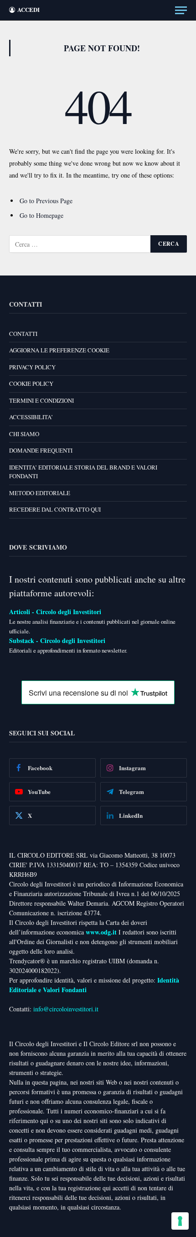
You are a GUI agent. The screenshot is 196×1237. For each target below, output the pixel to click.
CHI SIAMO (24, 434)
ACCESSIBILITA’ (31, 417)
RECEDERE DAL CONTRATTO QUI (55, 509)
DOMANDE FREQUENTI (40, 450)
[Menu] (181, 10)
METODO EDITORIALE (39, 493)
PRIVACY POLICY (32, 367)
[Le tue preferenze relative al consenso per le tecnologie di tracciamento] (180, 1221)
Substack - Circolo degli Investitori (57, 640)
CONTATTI (23, 334)
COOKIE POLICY (31, 383)
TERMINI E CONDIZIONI (41, 400)
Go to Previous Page (46, 200)
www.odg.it (101, 932)
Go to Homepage (41, 215)
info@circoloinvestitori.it (65, 1009)
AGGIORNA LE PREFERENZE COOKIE (59, 350)
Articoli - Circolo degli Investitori (55, 611)
